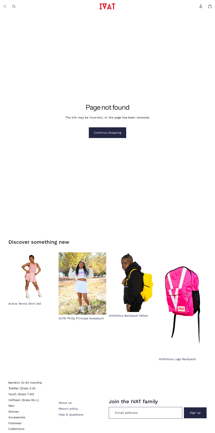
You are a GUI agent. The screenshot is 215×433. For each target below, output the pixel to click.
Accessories (16, 417)
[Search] (13, 6)
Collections (16, 428)
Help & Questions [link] (71, 414)
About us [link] (65, 402)
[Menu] (5, 6)
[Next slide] (151, 282)
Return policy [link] (68, 408)
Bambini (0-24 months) (25, 382)
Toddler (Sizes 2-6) (21, 388)
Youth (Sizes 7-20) (21, 394)
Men (11, 405)
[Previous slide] (113, 282)
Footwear (15, 423)
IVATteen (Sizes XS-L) (23, 400)
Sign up (195, 412)
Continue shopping (107, 132)
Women (13, 411)
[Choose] (49, 293)
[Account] (200, 6)
